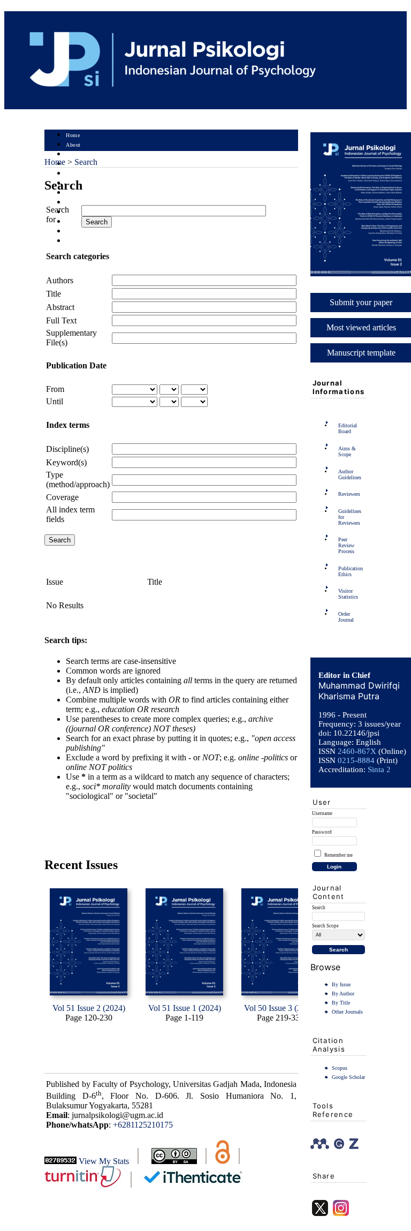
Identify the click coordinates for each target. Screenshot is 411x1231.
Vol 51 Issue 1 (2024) (184, 1008)
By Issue (341, 984)
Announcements (85, 203)
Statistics (77, 212)
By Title (341, 1003)
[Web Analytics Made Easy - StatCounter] (60, 1161)
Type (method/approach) (78, 479)
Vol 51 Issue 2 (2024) (88, 1008)
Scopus (339, 1068)
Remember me (338, 855)
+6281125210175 (143, 1124)
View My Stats (104, 1161)
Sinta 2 (379, 769)
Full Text (61, 320)
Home (73, 135)
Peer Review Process (346, 545)
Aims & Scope (347, 451)
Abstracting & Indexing (94, 232)
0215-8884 (356, 760)
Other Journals (347, 1012)
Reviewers (349, 494)
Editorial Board (347, 428)
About (73, 145)
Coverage (62, 497)
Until (54, 401)
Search (73, 174)
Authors (59, 280)
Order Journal (346, 617)
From (55, 389)
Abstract (60, 307)
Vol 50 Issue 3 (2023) (280, 1008)
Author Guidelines (349, 474)
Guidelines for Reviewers (349, 517)
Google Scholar (348, 1077)
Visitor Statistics (348, 594)
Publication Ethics (350, 571)
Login (73, 154)
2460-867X (357, 751)
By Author (343, 993)
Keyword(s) (66, 462)
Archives (76, 193)
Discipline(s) (67, 449)
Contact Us (79, 241)
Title (53, 293)
